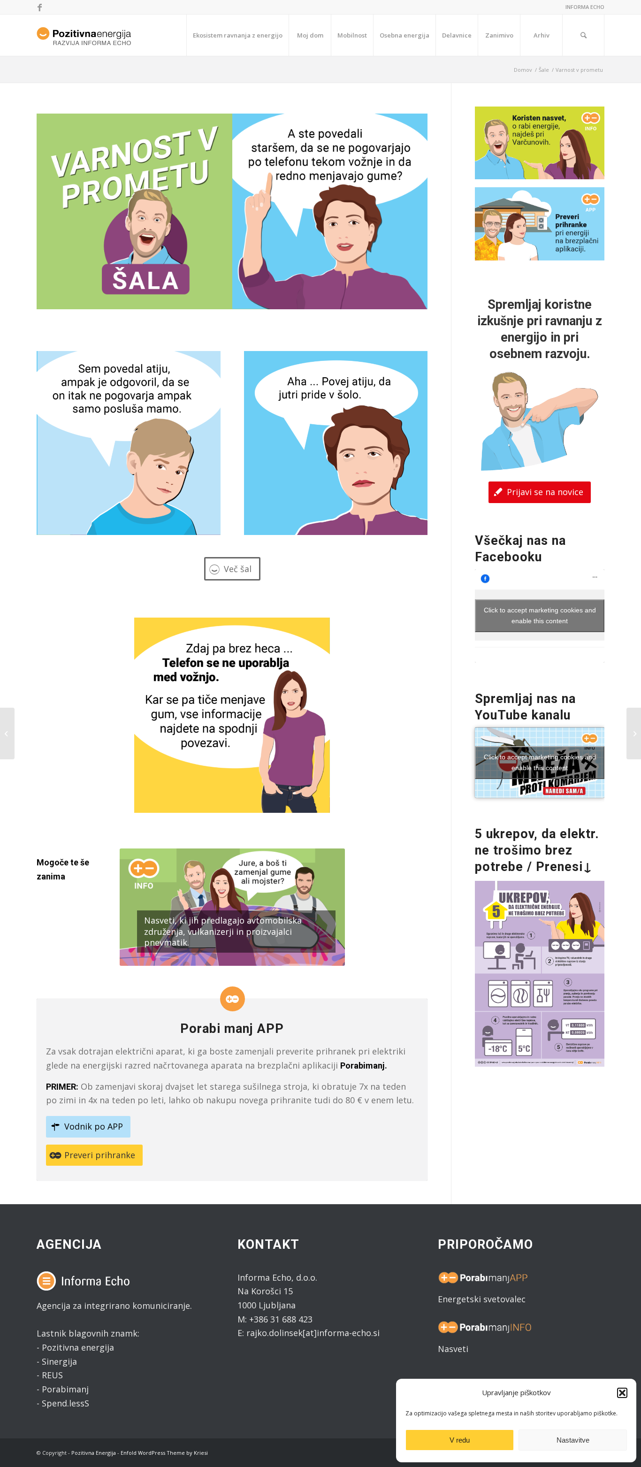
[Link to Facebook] (39, 7)
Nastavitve (573, 1440)
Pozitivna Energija (93, 1452)
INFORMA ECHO (584, 6)
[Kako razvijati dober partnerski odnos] (633, 733)
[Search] (583, 35)
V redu (460, 1440)
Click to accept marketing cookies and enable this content (540, 615)
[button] (622, 1393)
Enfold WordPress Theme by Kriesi (164, 1452)
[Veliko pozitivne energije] (7, 733)
